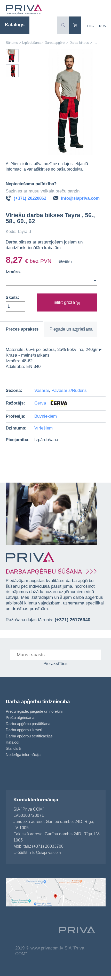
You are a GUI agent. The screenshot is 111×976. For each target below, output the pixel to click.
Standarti (13, 748)
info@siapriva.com (80, 198)
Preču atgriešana (20, 717)
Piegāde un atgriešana (71, 329)
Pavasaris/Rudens (69, 390)
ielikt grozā (65, 302)
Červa (40, 403)
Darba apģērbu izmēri (24, 730)
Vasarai (41, 390)
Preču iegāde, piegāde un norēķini (34, 711)
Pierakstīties (55, 663)
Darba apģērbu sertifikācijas (29, 736)
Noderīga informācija (23, 754)
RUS (102, 26)
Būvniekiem (45, 416)
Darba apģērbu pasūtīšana (28, 723)
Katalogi (12, 742)
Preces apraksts (22, 329)
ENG (90, 26)
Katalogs (15, 24)
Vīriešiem (43, 428)
